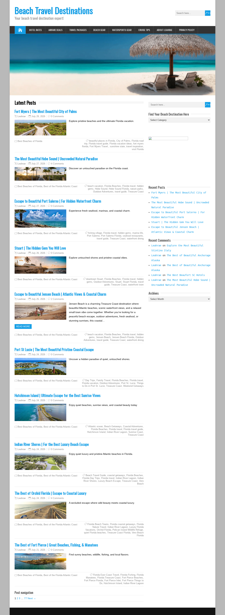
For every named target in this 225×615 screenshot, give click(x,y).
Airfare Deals (55, 30)
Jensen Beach (103, 337)
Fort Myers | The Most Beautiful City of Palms (46, 111)
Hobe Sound (101, 188)
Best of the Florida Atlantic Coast (60, 186)
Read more (23, 326)
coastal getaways (116, 475)
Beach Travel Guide (96, 475)
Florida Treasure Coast (109, 577)
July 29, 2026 (38, 116)
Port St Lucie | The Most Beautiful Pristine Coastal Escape (54, 349)
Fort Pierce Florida (93, 580)
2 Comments (57, 299)
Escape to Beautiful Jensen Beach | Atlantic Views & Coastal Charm (60, 294)
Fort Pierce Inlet (112, 580)
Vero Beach (140, 482)
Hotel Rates (35, 30)
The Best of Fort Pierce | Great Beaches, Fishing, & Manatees (56, 544)
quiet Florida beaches (95, 532)
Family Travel (103, 380)
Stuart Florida (130, 282)
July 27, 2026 (38, 163)
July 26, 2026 (38, 253)
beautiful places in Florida (102, 140)
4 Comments (57, 163)
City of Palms (123, 140)
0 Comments (57, 116)
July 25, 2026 (38, 299)
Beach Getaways (113, 426)
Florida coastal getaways (122, 524)
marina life (137, 233)
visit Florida (138, 149)
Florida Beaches (112, 186)
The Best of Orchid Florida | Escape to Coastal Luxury (50, 493)
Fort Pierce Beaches (132, 577)
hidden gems (124, 233)
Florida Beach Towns (98, 524)
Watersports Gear (121, 30)
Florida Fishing (127, 574)
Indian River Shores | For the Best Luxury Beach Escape (52, 444)
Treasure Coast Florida (118, 532)
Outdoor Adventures (103, 191)
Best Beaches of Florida (30, 141)
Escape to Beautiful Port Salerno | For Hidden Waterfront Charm (58, 201)
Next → (32, 598)
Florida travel (129, 186)
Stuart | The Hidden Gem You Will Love (40, 248)
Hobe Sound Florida (119, 188)
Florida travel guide (98, 143)
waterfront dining (135, 238)
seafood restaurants (133, 235)
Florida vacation (90, 383)
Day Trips (90, 380)
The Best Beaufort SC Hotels (186, 275)
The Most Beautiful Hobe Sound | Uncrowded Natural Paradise (56, 158)
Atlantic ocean (95, 426)
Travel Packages (77, 30)
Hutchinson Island (96, 432)
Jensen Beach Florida (123, 337)
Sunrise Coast (135, 432)
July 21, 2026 (38, 550)
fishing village (95, 233)
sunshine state (117, 146)
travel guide (121, 191)
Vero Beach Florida (138, 534)
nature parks (136, 188)
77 (25, 598)
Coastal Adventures (133, 426)
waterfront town (136, 284)
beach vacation (95, 186)
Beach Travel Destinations (54, 10)
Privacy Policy (186, 30)
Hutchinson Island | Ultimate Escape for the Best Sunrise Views (58, 395)
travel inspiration (134, 146)
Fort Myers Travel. (99, 146)
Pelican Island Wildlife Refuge (127, 529)
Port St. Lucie (128, 383)
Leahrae (22, 116)
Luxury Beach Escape (109, 481)
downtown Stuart (94, 279)
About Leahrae (164, 30)
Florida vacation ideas (121, 143)
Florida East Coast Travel (106, 574)
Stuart (118, 282)
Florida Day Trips (91, 478)
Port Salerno (93, 235)
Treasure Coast (136, 191)
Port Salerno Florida (111, 235)
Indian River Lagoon (117, 432)
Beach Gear (99, 30)
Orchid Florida (104, 529)
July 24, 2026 (38, 354)
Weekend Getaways (133, 386)
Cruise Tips (144, 30)
